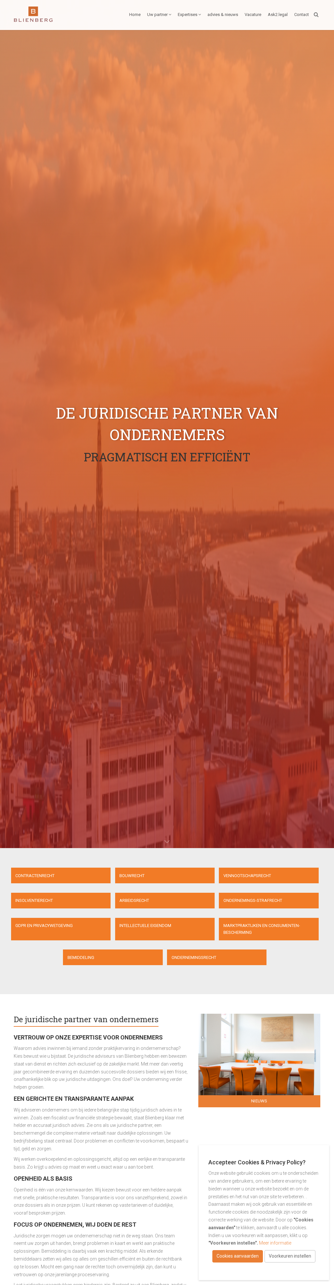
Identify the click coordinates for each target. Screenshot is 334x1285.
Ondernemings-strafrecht (252, 900)
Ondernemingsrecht (194, 957)
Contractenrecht (34, 875)
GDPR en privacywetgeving (44, 925)
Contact (301, 14)
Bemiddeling (81, 957)
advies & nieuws (222, 14)
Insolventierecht (34, 900)
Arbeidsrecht (134, 900)
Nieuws (259, 1100)
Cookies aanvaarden (238, 1256)
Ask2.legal (278, 14)
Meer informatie (275, 1243)
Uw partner (157, 14)
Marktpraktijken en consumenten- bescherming (261, 929)
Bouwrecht (131, 875)
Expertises (187, 14)
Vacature (253, 14)
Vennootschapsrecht (247, 875)
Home (135, 14)
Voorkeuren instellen (290, 1256)
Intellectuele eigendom (145, 925)
